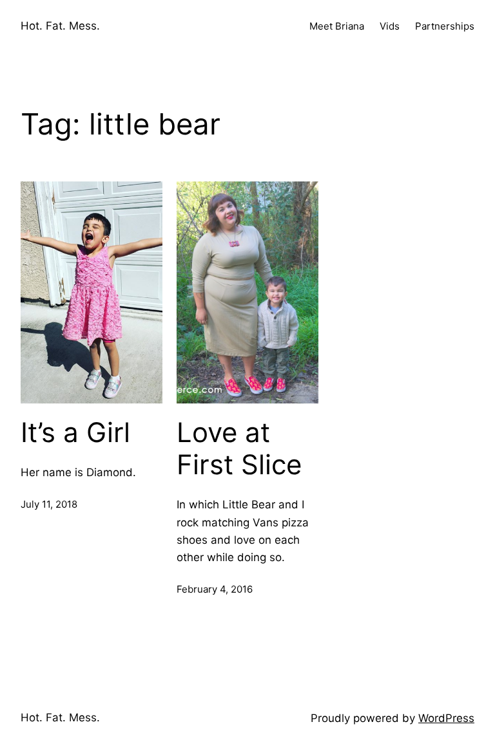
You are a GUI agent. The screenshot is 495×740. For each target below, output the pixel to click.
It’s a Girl (75, 432)
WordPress (446, 718)
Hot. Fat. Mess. (60, 25)
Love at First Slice (239, 448)
